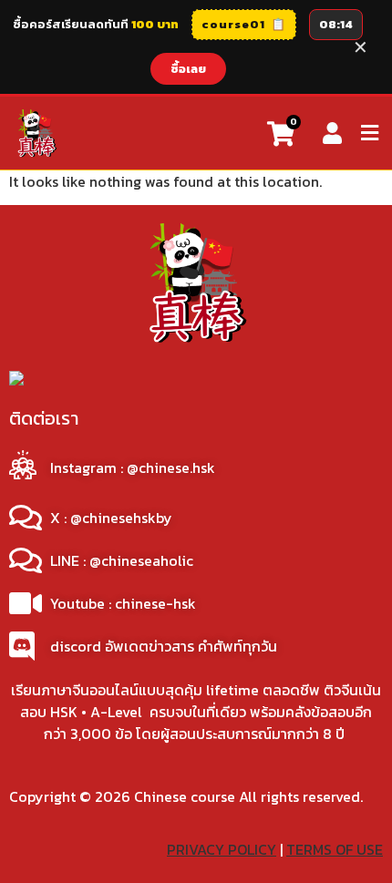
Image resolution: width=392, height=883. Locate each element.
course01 (243, 24)
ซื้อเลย (188, 68)
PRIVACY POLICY (221, 849)
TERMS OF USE (334, 849)
